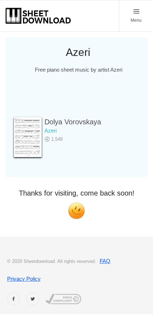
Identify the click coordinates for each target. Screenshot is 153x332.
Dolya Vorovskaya (72, 122)
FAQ (105, 261)
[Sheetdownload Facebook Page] (13, 298)
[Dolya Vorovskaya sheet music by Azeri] (28, 137)
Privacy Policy (24, 279)
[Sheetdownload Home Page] (38, 16)
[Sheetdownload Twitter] (32, 298)
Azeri (51, 131)
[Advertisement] (79, 100)
